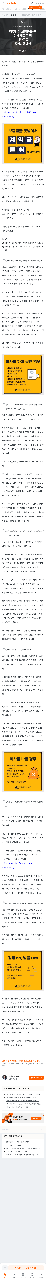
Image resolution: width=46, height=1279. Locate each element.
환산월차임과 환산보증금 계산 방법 (17, 1107)
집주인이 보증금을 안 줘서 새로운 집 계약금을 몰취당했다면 (25, 1101)
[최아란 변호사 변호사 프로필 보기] (4, 1077)
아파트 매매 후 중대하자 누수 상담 (17, 1152)
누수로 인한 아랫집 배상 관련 (15, 1145)
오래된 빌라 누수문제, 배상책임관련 (17, 1142)
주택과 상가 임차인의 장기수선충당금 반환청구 (21, 1098)
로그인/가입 (40, 3)
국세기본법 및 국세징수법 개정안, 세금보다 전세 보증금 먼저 (25, 1094)
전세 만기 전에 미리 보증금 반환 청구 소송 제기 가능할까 (24, 1104)
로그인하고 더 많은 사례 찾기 (26, 1268)
